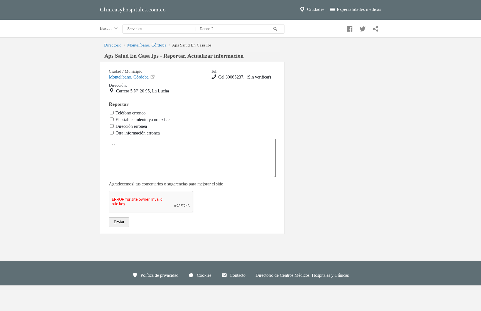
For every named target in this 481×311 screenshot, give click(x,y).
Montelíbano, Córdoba (146, 45)
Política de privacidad (158, 275)
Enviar (119, 222)
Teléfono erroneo (131, 113)
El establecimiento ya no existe (143, 119)
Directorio (113, 45)
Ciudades (315, 9)
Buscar (106, 28)
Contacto (237, 275)
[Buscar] (276, 29)
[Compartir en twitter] (362, 27)
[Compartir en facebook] (349, 27)
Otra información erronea (138, 133)
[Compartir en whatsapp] (375, 27)
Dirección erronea (131, 126)
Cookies (203, 275)
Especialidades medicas (358, 9)
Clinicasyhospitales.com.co (133, 9)
